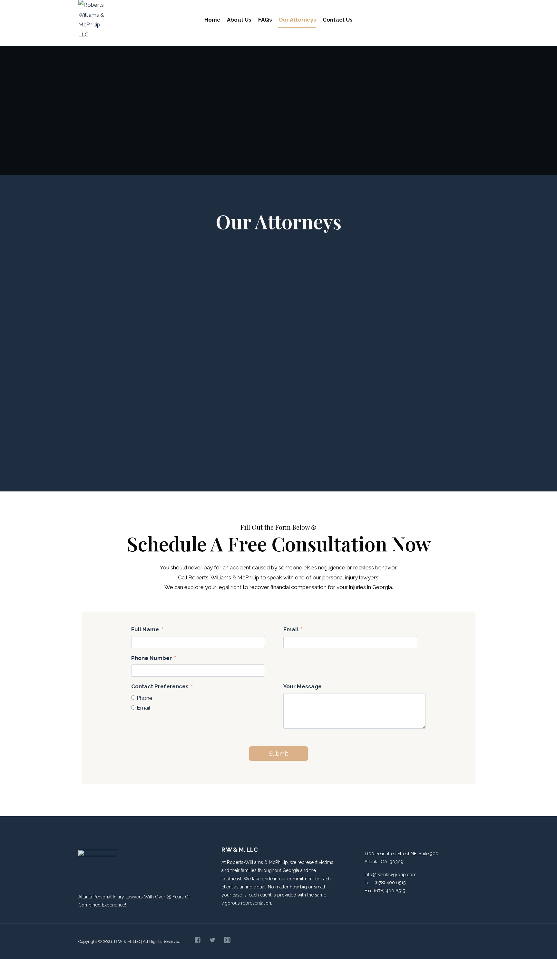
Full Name (145, 629)
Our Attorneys (297, 19)
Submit (278, 753)
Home (212, 19)
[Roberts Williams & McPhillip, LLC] (93, 19)
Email (290, 629)
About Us (239, 19)
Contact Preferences (160, 686)
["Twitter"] (212, 940)
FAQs (265, 19)
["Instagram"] (227, 940)
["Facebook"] (197, 940)
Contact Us (338, 19)
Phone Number (151, 658)
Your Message (302, 686)
